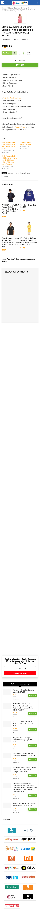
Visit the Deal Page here (12, 98)
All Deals (10, 8)
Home (4, 8)
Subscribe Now (20, 673)
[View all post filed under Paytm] (12, 877)
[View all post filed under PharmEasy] (12, 887)
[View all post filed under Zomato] (12, 905)
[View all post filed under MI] (28, 858)
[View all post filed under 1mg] (12, 830)
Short (28, 173)
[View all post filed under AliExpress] (12, 839)
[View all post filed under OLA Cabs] (28, 867)
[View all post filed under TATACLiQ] (12, 896)
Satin (23, 173)
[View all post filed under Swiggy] (28, 887)
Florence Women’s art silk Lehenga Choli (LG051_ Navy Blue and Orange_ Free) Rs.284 (24, 770)
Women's (5, 176)
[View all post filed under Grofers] (12, 858)
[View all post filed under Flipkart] (28, 848)
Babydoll (10, 173)
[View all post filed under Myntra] (12, 867)
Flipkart (15, 733)
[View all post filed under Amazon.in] (28, 839)
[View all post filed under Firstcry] (12, 848)
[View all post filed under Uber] (28, 896)
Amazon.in (24, 39)
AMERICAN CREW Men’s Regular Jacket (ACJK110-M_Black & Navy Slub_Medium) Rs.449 (10, 209)
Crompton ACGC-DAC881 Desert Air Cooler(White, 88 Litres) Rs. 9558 (24, 724)
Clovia (17, 173)
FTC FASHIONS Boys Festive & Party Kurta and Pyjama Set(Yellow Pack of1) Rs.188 (28, 241)
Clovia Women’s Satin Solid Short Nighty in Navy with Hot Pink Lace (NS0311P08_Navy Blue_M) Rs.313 (10, 160)
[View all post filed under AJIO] (28, 830)
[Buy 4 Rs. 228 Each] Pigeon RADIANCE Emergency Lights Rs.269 (23, 740)
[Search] (36, 2)
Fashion (17, 8)
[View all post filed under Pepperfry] (28, 877)
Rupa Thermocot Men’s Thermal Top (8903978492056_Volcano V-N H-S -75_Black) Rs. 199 (11, 242)
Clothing (24, 8)
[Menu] (2, 2)
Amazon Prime (20, 127)
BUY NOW (20, 65)
